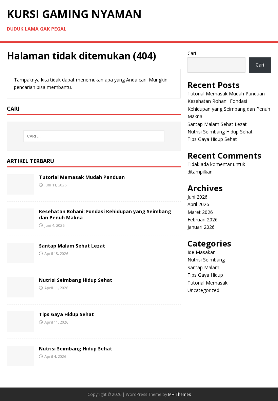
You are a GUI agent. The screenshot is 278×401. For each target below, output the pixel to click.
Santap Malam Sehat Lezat (72, 245)
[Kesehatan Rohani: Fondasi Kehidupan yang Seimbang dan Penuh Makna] (20, 224)
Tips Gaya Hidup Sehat (66, 314)
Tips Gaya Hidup (205, 275)
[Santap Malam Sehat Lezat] (20, 259)
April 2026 (198, 204)
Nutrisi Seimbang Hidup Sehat (75, 280)
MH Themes (179, 394)
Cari (191, 53)
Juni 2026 (197, 197)
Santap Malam (203, 267)
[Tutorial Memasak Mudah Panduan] (20, 190)
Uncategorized (203, 290)
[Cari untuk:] (94, 136)
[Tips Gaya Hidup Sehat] (20, 327)
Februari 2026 (202, 219)
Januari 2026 (201, 227)
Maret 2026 (200, 212)
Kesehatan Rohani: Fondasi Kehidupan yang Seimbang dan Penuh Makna (105, 214)
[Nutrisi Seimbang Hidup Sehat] (20, 293)
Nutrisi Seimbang (206, 259)
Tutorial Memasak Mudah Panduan (82, 177)
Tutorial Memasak (207, 282)
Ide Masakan (201, 252)
